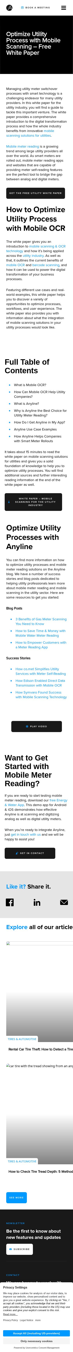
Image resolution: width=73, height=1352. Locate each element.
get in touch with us (26, 834)
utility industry (33, 256)
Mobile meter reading (22, 146)
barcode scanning (45, 265)
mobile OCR (15, 265)
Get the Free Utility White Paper (35, 193)
